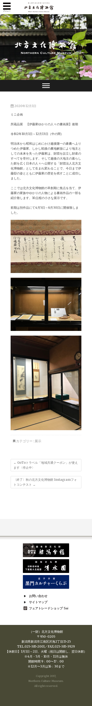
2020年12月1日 (25, 106)
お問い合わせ (38, 596)
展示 (38, 441)
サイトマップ (38, 602)
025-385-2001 (35, 647)
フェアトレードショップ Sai (48, 608)
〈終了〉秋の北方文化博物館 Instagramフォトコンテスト (45, 482)
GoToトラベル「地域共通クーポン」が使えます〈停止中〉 (45, 465)
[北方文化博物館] (46, 47)
